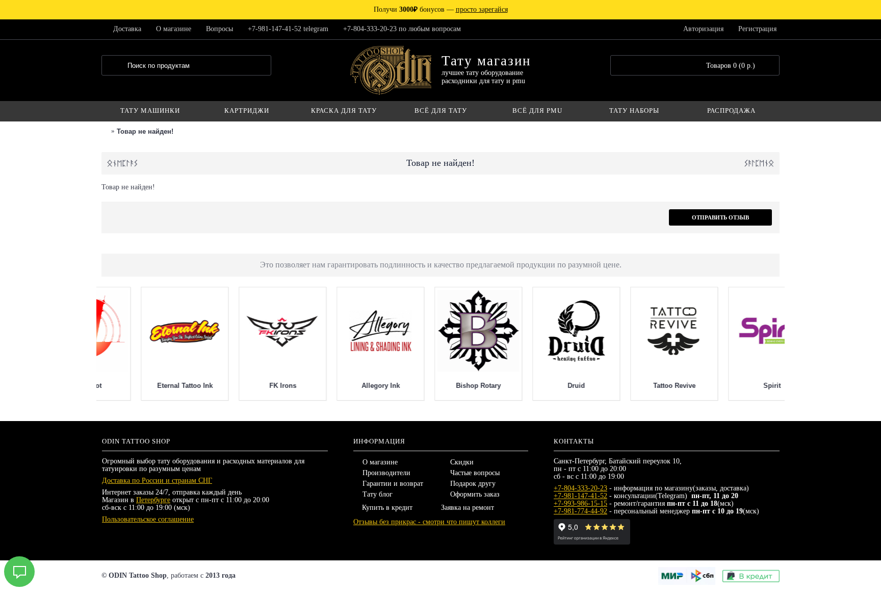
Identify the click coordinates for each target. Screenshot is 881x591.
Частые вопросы (475, 473)
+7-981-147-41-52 (580, 496)
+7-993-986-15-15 (580, 503)
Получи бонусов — (441, 9)
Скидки (462, 462)
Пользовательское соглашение (148, 519)
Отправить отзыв (720, 217)
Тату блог (377, 494)
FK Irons (439, 385)
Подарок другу (473, 483)
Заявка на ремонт (467, 507)
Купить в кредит (387, 507)
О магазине (380, 462)
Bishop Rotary (634, 385)
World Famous (145, 385)
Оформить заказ (475, 494)
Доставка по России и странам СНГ (157, 480)
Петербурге (153, 500)
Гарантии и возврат (392, 483)
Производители (386, 473)
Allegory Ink (537, 385)
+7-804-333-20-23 (580, 488)
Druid (732, 385)
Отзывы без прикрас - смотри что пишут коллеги (429, 522)
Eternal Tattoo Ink (341, 385)
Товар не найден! (145, 131)
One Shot (243, 385)
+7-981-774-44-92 (580, 511)
